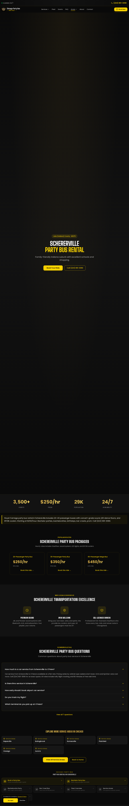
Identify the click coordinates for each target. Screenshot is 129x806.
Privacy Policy (22, 796)
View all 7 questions (64, 714)
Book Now (122, 9)
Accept (10, 800)
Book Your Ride (53, 268)
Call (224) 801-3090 (75, 268)
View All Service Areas (55, 760)
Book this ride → (27, 570)
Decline (22, 800)
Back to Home (78, 760)
